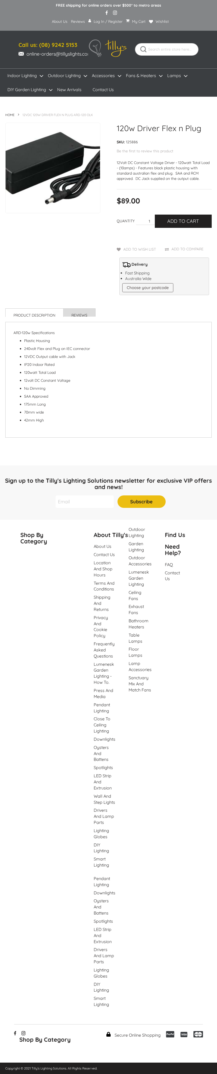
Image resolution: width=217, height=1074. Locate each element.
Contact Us (103, 89)
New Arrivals (69, 89)
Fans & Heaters (141, 75)
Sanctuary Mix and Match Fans (140, 684)
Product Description (34, 315)
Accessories (103, 75)
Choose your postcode (148, 287)
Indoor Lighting (22, 75)
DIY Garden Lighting (26, 89)
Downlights (104, 739)
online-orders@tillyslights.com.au (62, 54)
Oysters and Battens (101, 753)
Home (10, 115)
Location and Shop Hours (103, 569)
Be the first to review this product (145, 151)
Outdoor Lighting (64, 75)
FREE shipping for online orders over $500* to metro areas (108, 5)
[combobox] (166, 49)
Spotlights (103, 767)
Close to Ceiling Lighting (102, 725)
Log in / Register (108, 21)
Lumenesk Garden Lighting (139, 578)
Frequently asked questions (104, 650)
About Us (59, 21)
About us (102, 546)
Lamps (174, 75)
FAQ (169, 564)
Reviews (78, 21)
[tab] (34, 312)
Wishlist (162, 21)
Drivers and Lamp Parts (104, 816)
